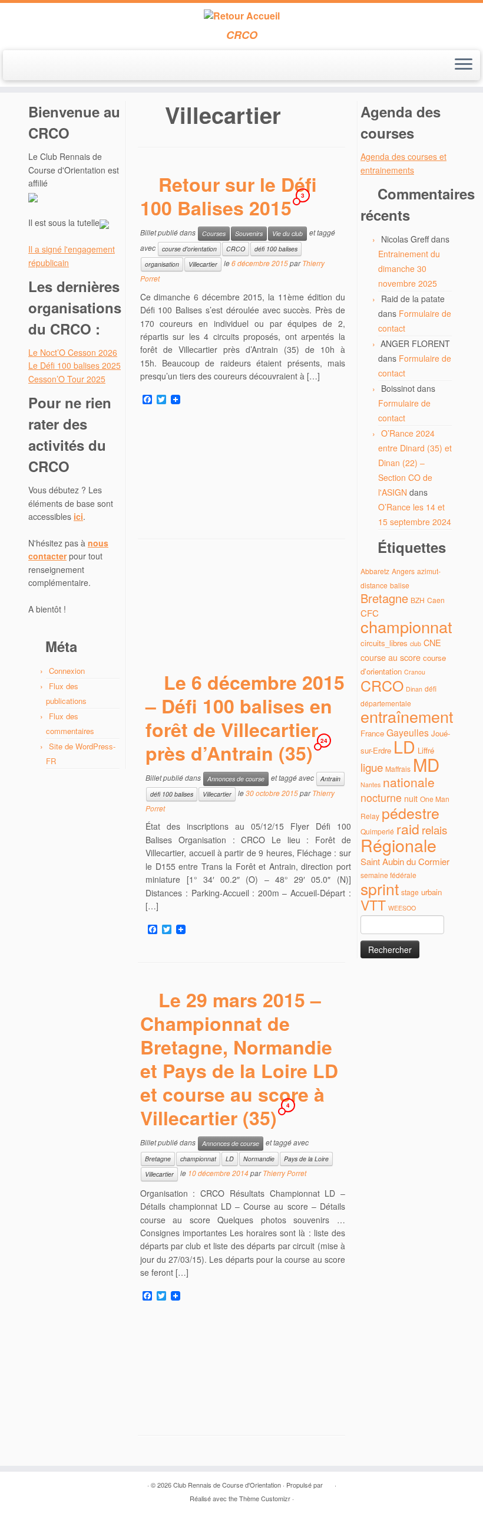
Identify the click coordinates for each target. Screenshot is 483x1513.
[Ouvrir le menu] (463, 65)
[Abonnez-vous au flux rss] (21, 66)
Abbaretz (374, 571)
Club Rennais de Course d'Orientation (227, 1484)
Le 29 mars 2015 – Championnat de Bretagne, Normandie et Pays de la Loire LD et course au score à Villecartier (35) (239, 1058)
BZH (418, 600)
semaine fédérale (388, 875)
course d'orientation (189, 248)
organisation (162, 264)
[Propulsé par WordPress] (329, 1482)
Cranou (414, 671)
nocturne (381, 797)
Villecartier (202, 264)
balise (399, 585)
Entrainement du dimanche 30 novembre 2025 (409, 268)
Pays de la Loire (306, 1158)
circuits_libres (384, 643)
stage (410, 892)
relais (434, 829)
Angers (403, 571)
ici (78, 516)
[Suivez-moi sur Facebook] (53, 66)
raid (407, 829)
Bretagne (158, 1158)
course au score (390, 657)
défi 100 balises (275, 248)
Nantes (370, 784)
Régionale (398, 845)
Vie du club (287, 233)
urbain (431, 892)
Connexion (67, 670)
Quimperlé (377, 831)
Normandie (258, 1158)
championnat (198, 1158)
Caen (436, 600)
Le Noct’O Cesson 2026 (72, 352)
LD (230, 1158)
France (372, 733)
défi (430, 688)
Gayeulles (407, 732)
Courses (214, 233)
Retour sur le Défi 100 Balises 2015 (228, 196)
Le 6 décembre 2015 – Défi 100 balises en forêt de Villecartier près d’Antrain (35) (245, 718)
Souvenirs (249, 233)
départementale (385, 703)
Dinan (414, 689)
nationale (409, 782)
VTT (373, 905)
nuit (411, 798)
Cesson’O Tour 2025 (66, 379)
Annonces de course (235, 778)
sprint (379, 888)
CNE (432, 642)
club (415, 643)
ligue (371, 767)
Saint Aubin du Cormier (404, 861)
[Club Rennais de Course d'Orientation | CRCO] (241, 16)
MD (426, 764)
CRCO (235, 248)
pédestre (410, 812)
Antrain (330, 778)
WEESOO (402, 907)
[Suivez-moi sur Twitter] (37, 66)
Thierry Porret (284, 1173)
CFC (369, 613)
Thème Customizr (264, 1498)
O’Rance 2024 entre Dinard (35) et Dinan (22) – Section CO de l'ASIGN (415, 462)
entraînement (406, 716)
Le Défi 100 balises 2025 (74, 365)
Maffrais (398, 769)
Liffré (426, 750)
